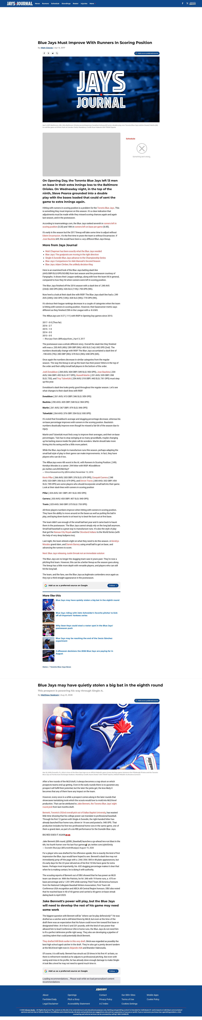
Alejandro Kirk (75, 948)
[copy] (57, 53)
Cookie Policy (153, 999)
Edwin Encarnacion (51, 235)
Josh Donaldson (50, 372)
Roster (75, 3)
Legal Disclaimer (50, 1003)
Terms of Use (128, 999)
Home (45, 667)
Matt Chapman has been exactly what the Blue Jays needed (73, 251)
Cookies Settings (129, 1003)
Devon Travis (86, 480)
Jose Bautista (49, 239)
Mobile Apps (152, 995)
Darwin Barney (73, 544)
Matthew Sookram (50, 695)
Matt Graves (47, 48)
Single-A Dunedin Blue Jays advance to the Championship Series (75, 258)
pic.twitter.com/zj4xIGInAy (100, 844)
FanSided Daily (50, 999)
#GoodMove (94, 465)
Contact (103, 995)
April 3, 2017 (79, 338)
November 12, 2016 (84, 472)
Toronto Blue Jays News (60, 667)
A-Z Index (103, 1003)
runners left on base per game (89, 226)
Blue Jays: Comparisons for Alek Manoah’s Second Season (72, 261)
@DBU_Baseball (73, 841)
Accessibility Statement (79, 1003)
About (45, 995)
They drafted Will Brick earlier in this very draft (64, 941)
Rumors (45, 3)
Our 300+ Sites (128, 995)
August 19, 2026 (87, 847)
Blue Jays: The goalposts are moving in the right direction (72, 254)
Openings (72, 995)
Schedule (55, 3)
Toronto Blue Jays (105, 208)
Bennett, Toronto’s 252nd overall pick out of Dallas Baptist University (74, 812)
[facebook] (182, 3)
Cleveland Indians (88, 532)
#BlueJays (52, 316)
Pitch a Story (73, 999)
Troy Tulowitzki (64, 378)
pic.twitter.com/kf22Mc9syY (56, 469)
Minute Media (30, 1010)
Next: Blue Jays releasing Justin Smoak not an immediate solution (73, 553)
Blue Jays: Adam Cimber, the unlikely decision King (69, 264)
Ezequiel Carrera (100, 477)
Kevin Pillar (48, 477)
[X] (187, 3)
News (37, 3)
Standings (66, 3)
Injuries (84, 3)
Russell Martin (83, 375)
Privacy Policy (105, 999)
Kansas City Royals (63, 532)
